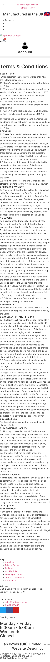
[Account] (25, 45)
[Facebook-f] (9, 610)
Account (25, 52)
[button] (25, 57)
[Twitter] (3, 610)
